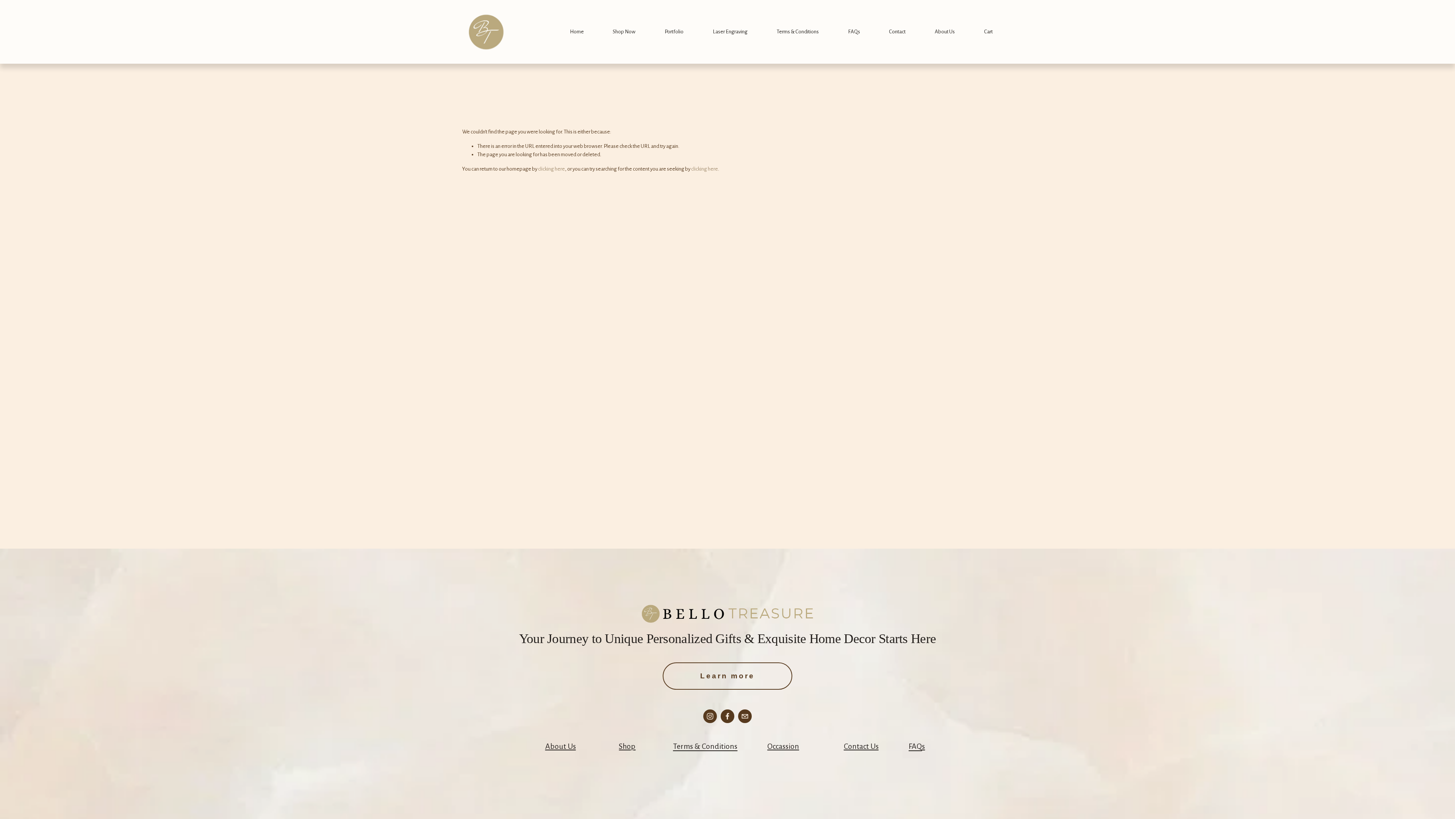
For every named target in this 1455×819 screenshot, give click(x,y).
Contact (897, 32)
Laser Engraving (730, 32)
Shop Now (624, 32)
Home (577, 32)
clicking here (551, 169)
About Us (945, 32)
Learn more (727, 676)
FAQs (854, 32)
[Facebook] (727, 716)
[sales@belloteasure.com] (745, 716)
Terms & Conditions (798, 32)
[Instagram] (710, 716)
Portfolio (674, 32)
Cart (988, 32)
